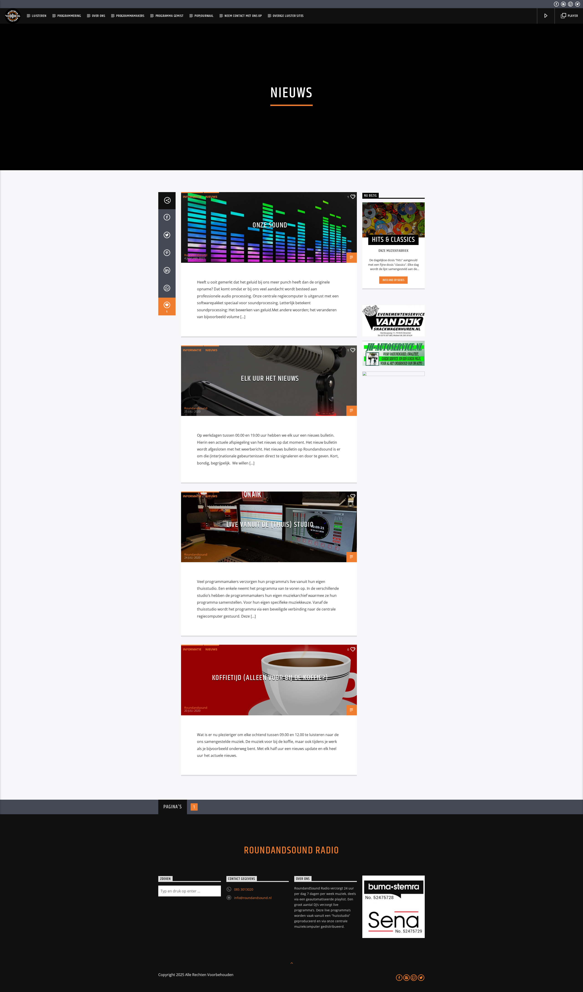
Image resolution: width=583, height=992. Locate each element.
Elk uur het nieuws (270, 378)
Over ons (98, 16)
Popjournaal (204, 16)
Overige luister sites (288, 16)
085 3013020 (243, 889)
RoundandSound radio (291, 850)
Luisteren (39, 16)
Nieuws (211, 197)
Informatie (192, 197)
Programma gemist (170, 16)
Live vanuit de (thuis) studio (270, 524)
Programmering (69, 16)
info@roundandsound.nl (253, 898)
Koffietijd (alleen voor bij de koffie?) (270, 677)
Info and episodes (393, 280)
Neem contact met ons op (243, 16)
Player (572, 16)
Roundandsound (195, 255)
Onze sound (270, 225)
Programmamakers (130, 16)
